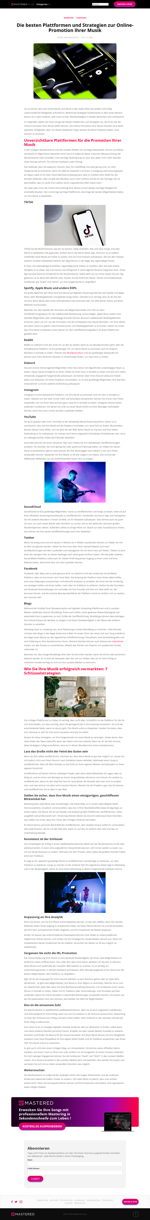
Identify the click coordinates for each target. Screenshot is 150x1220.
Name (30, 1160)
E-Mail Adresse (33, 1168)
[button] (43, 4)
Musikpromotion (75, 352)
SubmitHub (117, 641)
